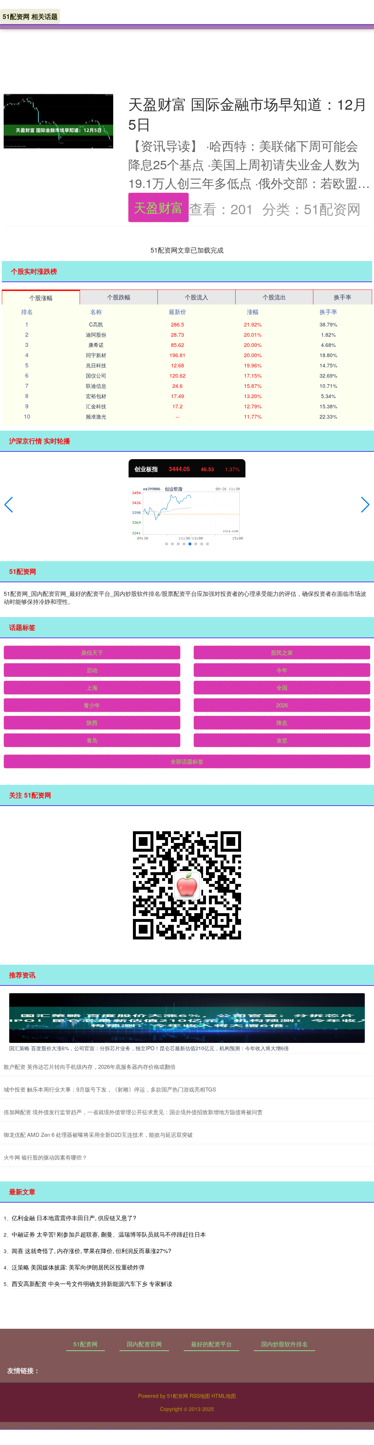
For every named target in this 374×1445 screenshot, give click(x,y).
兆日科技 (96, 365)
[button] (9, 505)
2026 (282, 705)
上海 (92, 687)
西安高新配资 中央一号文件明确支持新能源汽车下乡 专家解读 (92, 1283)
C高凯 (96, 324)
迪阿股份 (96, 334)
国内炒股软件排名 (284, 1344)
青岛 (92, 740)
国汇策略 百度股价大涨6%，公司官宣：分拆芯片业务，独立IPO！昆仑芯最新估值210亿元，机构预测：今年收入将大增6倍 (149, 1048)
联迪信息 (96, 385)
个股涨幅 (41, 298)
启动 (92, 670)
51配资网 (85, 1344)
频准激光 (96, 416)
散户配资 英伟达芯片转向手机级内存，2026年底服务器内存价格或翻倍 (90, 1066)
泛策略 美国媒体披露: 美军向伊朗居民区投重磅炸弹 (78, 1267)
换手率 (342, 297)
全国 (281, 687)
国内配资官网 (144, 1344)
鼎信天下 (92, 652)
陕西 (92, 722)
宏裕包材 (96, 396)
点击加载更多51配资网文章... (187, 249)
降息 (281, 722)
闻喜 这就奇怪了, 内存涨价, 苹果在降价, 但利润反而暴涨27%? (91, 1251)
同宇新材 (96, 355)
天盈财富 (158, 207)
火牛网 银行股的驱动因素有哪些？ (45, 1157)
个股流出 (274, 297)
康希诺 (96, 344)
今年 (281, 670)
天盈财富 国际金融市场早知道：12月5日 (247, 113)
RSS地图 (200, 1395)
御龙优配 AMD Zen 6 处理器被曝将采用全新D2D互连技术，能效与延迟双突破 (98, 1134)
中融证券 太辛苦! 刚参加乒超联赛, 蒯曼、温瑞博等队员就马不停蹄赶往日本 (109, 1234)
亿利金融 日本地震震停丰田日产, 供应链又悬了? (74, 1218)
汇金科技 (96, 406)
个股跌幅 (118, 297)
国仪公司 (96, 375)
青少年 (92, 705)
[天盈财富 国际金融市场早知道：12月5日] (58, 130)
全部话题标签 (187, 761)
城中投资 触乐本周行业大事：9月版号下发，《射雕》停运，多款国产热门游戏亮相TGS (110, 1089)
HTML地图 (223, 1395)
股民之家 (282, 652)
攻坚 (281, 740)
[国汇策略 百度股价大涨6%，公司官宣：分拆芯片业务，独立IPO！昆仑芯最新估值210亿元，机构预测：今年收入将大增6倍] (187, 1017)
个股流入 (196, 297)
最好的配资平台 (211, 1344)
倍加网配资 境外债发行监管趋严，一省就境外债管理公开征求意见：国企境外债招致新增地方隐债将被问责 (133, 1112)
